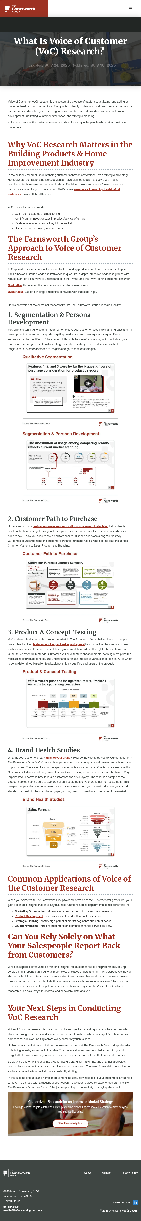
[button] (131, 8)
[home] (20, 9)
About (88, 1173)
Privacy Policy (130, 1173)
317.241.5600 (11, 1207)
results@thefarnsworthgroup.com (22, 1210)
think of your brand (58, 758)
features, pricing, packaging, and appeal (59, 644)
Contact (106, 1173)
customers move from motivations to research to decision (70, 526)
